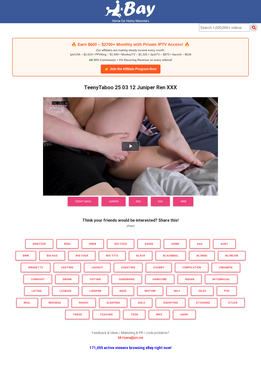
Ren (138, 201)
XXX (160, 201)
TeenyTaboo (83, 201)
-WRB (183, 201)
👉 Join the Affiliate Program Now (130, 69)
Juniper (114, 201)
